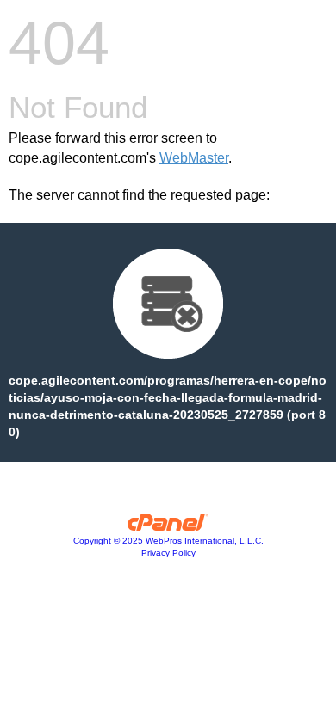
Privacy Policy (168, 552)
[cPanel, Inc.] (168, 526)
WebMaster (193, 158)
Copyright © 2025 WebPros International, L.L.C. (168, 540)
